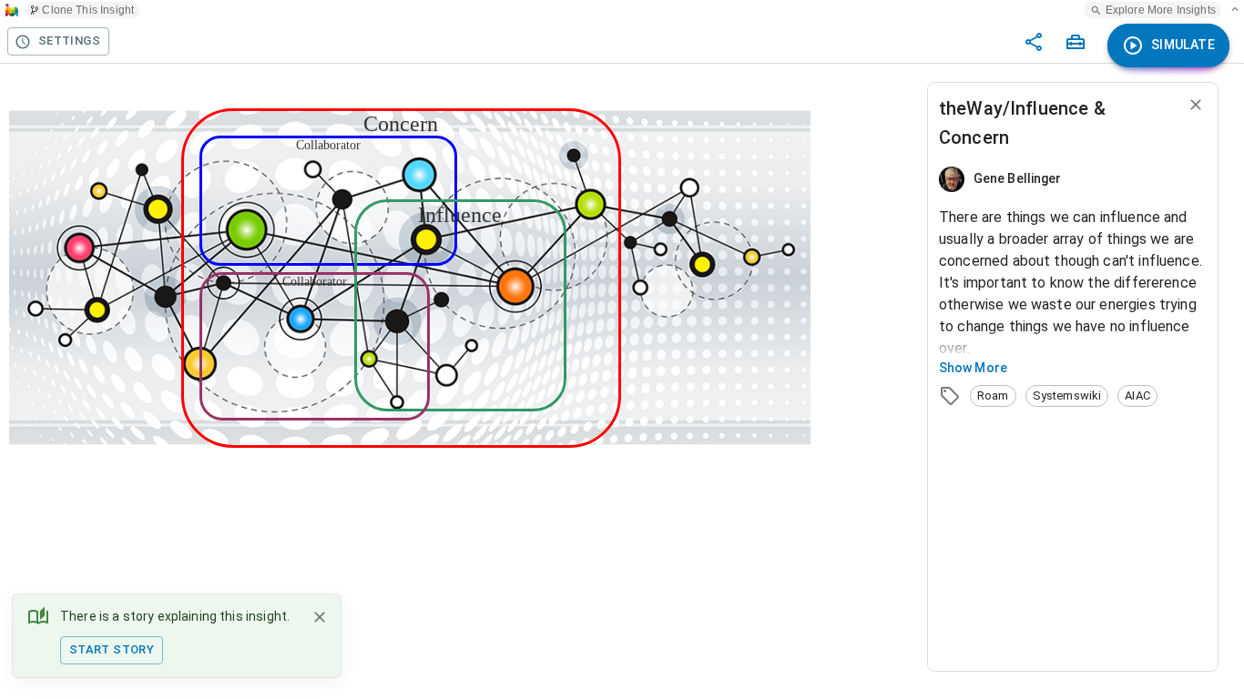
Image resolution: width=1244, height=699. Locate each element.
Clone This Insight (88, 10)
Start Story (111, 649)
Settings (69, 40)
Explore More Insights (1161, 10)
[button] (993, 396)
